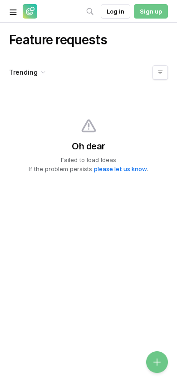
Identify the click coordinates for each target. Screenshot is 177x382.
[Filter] (160, 72)
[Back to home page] (30, 11)
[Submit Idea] (157, 362)
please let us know (120, 168)
